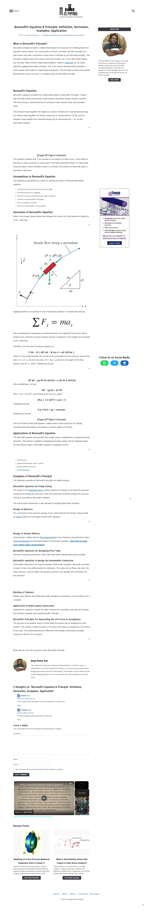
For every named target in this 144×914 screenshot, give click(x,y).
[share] (70, 783)
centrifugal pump (35, 490)
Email (15, 764)
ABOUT (65, 894)
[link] (17, 784)
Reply (19, 705)
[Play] (82, 801)
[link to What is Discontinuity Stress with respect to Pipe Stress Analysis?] (72, 842)
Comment (17, 733)
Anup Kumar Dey (32, 35)
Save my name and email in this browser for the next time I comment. (39, 769)
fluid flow (69, 63)
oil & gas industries (21, 541)
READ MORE (114, 80)
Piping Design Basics (65, 35)
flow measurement (48, 537)
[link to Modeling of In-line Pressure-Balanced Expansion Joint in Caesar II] (31, 842)
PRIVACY (73, 894)
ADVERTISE (83, 894)
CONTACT (56, 894)
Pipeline (54, 35)
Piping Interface (78, 35)
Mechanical (47, 35)
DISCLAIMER (94, 894)
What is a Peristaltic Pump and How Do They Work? (41, 784)
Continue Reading (31, 878)
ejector (19, 517)
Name (15, 759)
